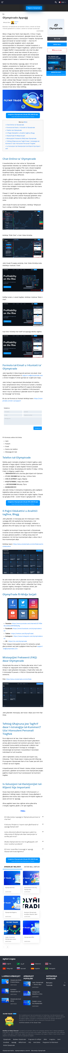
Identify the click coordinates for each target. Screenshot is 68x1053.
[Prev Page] (4, 947)
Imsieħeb (6, 1042)
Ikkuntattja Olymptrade (38, 1050)
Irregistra (52, 1039)
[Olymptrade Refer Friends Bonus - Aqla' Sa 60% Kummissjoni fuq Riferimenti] (5, 981)
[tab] (23, 818)
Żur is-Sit (57, 38)
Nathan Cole (16, 22)
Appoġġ (14, 1042)
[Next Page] (7, 947)
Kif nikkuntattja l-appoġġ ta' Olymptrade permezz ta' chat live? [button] (22, 818)
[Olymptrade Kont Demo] (5, 1000)
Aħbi (25, 122)
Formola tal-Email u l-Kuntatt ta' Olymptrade (21, 127)
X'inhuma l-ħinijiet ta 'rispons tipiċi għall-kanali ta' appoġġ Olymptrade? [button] (21, 826)
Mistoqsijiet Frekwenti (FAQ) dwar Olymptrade (21, 138)
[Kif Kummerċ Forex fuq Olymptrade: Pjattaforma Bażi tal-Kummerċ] (31, 878)
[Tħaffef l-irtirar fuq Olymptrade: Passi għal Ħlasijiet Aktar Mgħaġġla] (26, 1003)
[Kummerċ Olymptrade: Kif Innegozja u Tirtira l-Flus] (5, 991)
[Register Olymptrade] (56, 62)
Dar (4, 14)
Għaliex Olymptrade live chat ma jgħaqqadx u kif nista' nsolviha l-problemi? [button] (21, 843)
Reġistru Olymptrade (34, 8)
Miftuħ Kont (57, 44)
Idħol (45, 1039)
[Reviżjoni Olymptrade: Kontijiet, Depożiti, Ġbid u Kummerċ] (31, 903)
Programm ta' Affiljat (34, 1039)
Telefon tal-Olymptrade (14, 130)
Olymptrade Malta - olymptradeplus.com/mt (16, 1050)
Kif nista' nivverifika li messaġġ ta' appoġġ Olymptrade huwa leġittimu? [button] (18, 850)
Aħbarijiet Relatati (12, 867)
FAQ (30, 1042)
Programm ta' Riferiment (50, 1042)
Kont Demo (36, 1042)
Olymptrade (7, 1039)
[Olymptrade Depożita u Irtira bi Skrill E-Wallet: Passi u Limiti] (26, 993)
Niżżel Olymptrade (9, 1045)
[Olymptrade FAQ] (12, 878)
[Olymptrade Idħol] (31, 928)
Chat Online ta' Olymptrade (15, 125)
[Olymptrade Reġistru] (12, 903)
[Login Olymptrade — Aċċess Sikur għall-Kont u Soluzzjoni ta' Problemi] (26, 984)
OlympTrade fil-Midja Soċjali (16, 136)
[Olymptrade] (56, 34)
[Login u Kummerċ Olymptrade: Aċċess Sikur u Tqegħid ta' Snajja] (12, 928)
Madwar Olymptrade (19, 1039)
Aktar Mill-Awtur (31, 867)
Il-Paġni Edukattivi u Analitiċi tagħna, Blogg (21, 133)
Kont (59, 1039)
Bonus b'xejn (57, 50)
